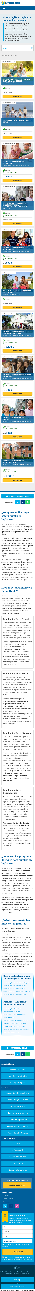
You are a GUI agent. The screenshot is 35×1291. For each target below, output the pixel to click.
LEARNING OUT (10, 124)
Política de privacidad (7, 1259)
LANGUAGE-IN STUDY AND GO (14, 165)
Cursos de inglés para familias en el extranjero (16, 983)
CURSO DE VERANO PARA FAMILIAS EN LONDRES (17, 291)
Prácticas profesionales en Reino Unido (14, 1026)
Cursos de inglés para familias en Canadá (15, 994)
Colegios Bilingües (18, 1083)
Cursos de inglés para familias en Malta (14, 988)
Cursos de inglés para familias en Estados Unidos (17, 991)
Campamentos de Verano (18, 1170)
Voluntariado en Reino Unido (11, 1032)
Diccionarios (18, 1163)
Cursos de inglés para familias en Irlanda (15, 985)
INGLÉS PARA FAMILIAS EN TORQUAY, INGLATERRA (13, 332)
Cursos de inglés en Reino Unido (12, 1009)
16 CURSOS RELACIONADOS (18, 496)
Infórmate (17, 96)
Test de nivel (18, 1150)
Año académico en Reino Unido (12, 1011)
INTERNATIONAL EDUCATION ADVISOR (16, 207)
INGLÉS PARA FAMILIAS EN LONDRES (13, 419)
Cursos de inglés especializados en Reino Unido (16, 1029)
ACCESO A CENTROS (16, 1185)
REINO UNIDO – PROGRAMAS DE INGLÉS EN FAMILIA (15, 204)
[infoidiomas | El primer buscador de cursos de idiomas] (12, 2)
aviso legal (14, 1244)
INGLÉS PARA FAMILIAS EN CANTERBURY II (13, 462)
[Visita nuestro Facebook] (11, 1206)
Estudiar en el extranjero (18, 1076)
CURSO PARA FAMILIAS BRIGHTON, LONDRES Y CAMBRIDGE (17, 80)
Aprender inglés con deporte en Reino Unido (15, 1020)
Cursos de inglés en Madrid (18, 1126)
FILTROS (5, 48)
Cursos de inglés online (18, 1120)
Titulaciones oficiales (18, 1157)
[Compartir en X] (17, 502)
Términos (18, 1259)
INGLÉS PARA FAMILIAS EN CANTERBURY (13, 248)
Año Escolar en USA (18, 1106)
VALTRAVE (8, 83)
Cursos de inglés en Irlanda (18, 1100)
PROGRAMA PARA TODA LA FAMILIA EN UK (17, 121)
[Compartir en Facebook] (23, 502)
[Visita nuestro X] (5, 1206)
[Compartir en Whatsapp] (27, 502)
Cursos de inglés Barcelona (18, 1133)
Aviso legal (17, 1280)
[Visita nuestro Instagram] (17, 1206)
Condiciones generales (17, 1286)
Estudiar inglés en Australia (18, 1113)
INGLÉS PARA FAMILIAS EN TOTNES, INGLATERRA (17, 375)
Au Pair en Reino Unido (10, 1017)
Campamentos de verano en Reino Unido (15, 1023)
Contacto (5, 1196)
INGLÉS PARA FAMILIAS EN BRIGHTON (13, 162)
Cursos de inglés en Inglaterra (18, 1093)
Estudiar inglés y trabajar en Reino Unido (14, 1014)
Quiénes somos (7, 1199)
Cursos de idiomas (18, 1069)
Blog (18, 1143)
